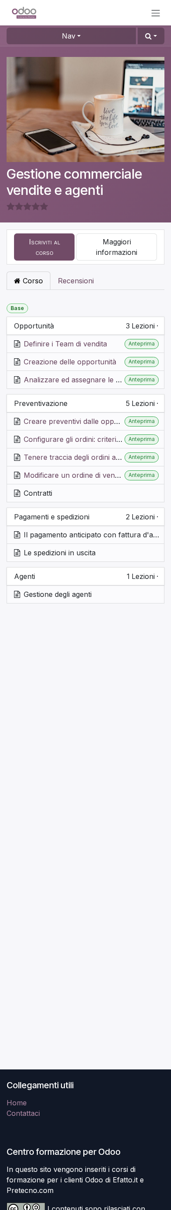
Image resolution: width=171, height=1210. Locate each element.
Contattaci (23, 1113)
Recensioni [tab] (76, 280)
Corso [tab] (32, 280)
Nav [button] (68, 36)
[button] (151, 36)
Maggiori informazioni (116, 247)
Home (17, 1102)
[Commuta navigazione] (155, 13)
